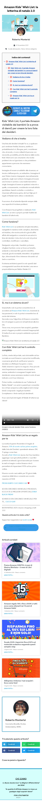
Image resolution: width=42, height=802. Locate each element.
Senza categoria (31, 49)
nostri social (27, 520)
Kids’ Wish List (7, 227)
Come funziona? (19, 81)
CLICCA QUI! (10, 502)
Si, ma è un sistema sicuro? (23, 85)
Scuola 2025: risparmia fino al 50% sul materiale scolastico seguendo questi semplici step (20, 644)
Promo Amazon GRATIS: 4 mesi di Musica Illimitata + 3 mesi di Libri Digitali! (18, 567)
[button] (11, 744)
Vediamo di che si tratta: (21, 77)
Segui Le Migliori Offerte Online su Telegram (22, 527)
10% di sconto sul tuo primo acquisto (23, 446)
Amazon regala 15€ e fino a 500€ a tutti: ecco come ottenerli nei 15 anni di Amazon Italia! (21, 606)
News (23, 49)
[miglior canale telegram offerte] (21, 117)
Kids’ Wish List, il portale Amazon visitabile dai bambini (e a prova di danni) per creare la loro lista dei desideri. (23, 70)
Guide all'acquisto (14, 49)
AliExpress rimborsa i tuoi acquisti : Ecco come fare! (19, 682)
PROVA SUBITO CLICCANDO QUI (15, 483)
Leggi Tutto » (8, 575)
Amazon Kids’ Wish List (20, 311)
